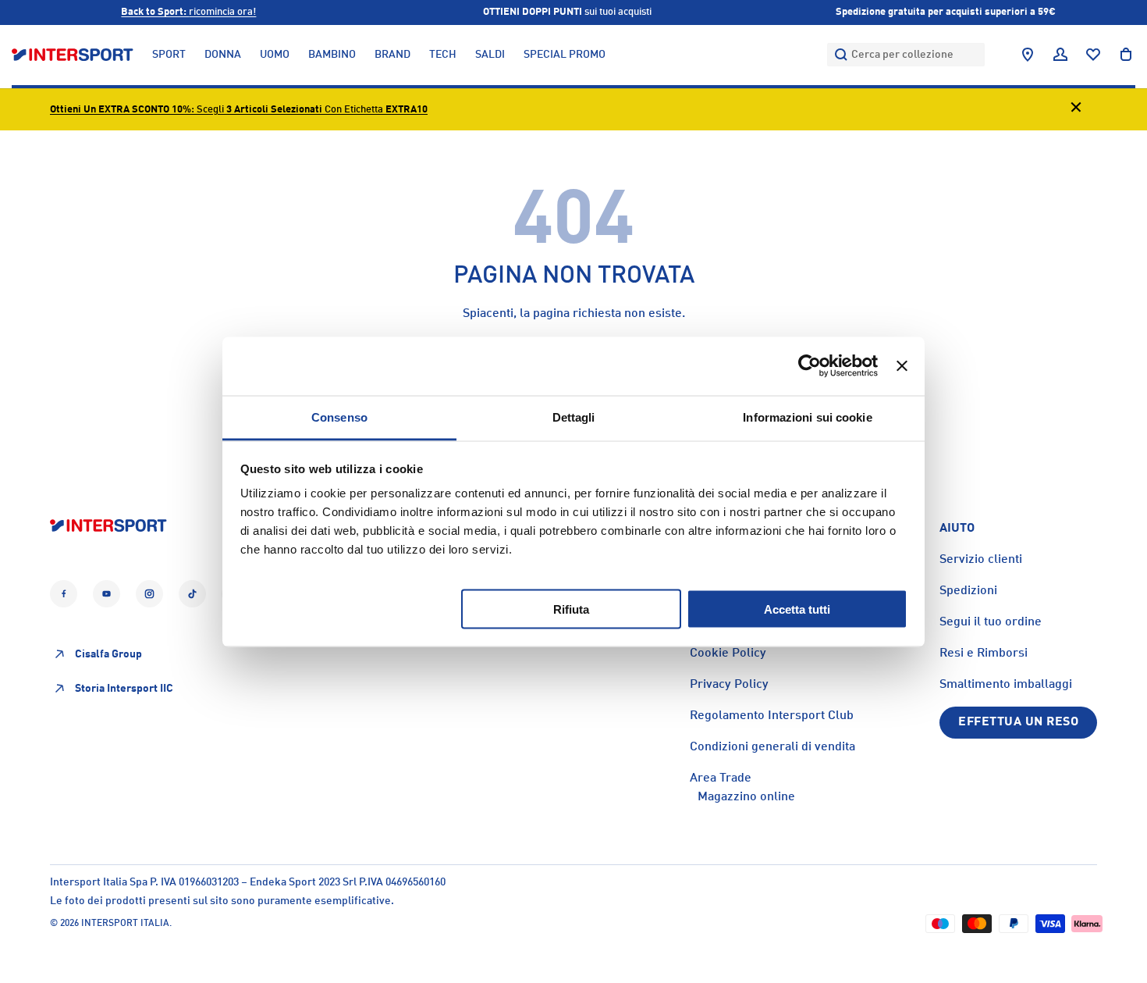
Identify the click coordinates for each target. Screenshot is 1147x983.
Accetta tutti (797, 608)
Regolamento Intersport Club (772, 716)
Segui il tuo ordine (990, 622)
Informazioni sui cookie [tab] (807, 416)
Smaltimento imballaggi (1005, 684)
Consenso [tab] (339, 416)
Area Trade (720, 778)
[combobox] (906, 55)
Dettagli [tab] (573, 416)
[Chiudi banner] (902, 366)
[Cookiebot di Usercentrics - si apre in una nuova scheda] (809, 366)
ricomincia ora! (188, 12)
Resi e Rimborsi (983, 653)
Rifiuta (571, 608)
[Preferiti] (1093, 54)
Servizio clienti (980, 560)
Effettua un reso (1018, 722)
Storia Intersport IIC (124, 688)
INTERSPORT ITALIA (125, 923)
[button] (1126, 54)
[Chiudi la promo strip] (1076, 110)
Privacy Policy (729, 684)
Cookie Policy (728, 653)
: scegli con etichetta (239, 110)
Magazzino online (746, 797)
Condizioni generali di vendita (772, 747)
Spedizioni (968, 591)
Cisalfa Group (108, 654)
